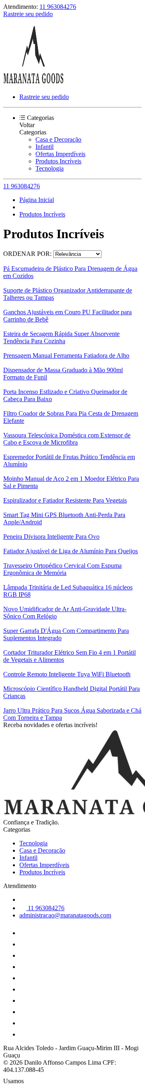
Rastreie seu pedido (28, 13)
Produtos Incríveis (58, 161)
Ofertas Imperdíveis (60, 153)
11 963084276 (57, 6)
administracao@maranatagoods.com (65, 915)
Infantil (44, 146)
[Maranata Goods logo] (33, 83)
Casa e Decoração (58, 139)
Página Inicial (36, 199)
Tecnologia (49, 168)
